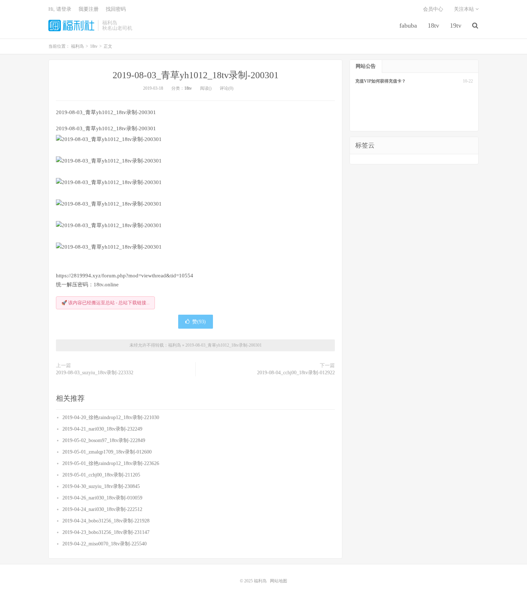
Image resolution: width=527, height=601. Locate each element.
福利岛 (71, 25)
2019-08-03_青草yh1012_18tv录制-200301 (196, 75)
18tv (433, 25)
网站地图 (278, 580)
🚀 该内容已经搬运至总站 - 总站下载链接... (105, 302)
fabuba (408, 25)
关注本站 (464, 9)
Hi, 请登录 (59, 9)
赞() (199, 321)
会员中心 (433, 9)
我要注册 (89, 9)
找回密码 (116, 9)
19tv (455, 25)
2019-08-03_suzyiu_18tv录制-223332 (94, 372)
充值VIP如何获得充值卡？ (380, 81)
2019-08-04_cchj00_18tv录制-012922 (296, 372)
